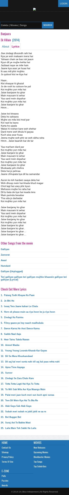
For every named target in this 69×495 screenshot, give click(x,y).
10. (10, 345)
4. (28, 312)
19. (27, 395)
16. (17, 378)
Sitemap (5, 452)
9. (15, 339)
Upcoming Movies (41, 452)
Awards (5, 485)
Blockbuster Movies (42, 457)
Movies (37, 443)
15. (6, 373)
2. (7, 301)
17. (20, 384)
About (5, 46)
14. (13, 367)
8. (11, 334)
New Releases (39, 447)
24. (15, 422)
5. (12, 317)
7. (20, 328)
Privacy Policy (7, 457)
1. (17, 295)
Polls (4, 476)
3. (19, 306)
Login (63, 3)
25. (18, 428)
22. (23, 411)
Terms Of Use (7, 461)
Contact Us (6, 447)
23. (11, 417)
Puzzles (5, 480)
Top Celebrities (40, 466)
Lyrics (15, 46)
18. (23, 389)
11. (24, 350)
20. (19, 400)
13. (30, 361)
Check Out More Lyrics (13, 289)
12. (17, 356)
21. (16, 406)
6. (22, 323)
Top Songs (38, 461)
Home (5, 443)
